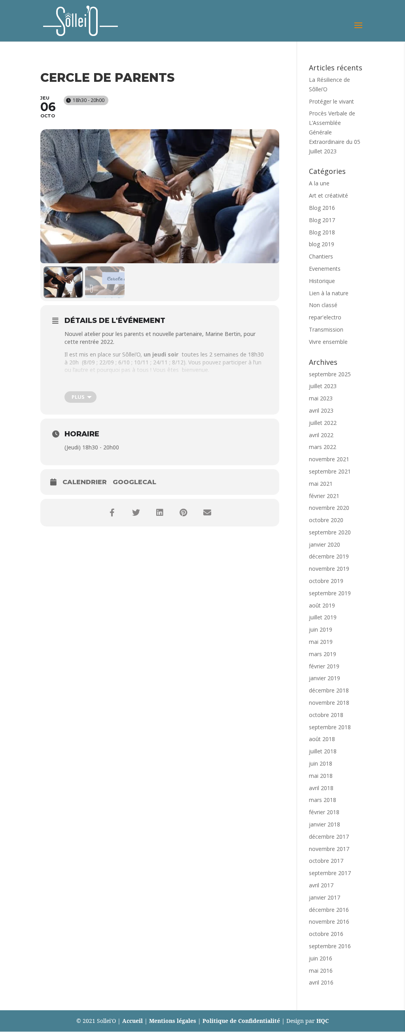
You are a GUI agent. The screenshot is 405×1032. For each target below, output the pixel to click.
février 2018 (324, 812)
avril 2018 (321, 788)
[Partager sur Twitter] (136, 513)
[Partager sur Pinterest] (183, 513)
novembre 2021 (329, 459)
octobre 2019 (326, 581)
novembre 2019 (329, 568)
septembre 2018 (330, 727)
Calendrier (84, 482)
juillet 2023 (323, 386)
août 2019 (322, 605)
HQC (322, 1020)
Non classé (323, 305)
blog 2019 (321, 244)
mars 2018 (322, 800)
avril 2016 (321, 982)
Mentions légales (172, 1020)
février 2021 (324, 496)
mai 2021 (321, 483)
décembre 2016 (329, 909)
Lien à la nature (328, 293)
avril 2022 (321, 435)
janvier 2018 (324, 824)
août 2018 (322, 739)
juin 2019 (320, 629)
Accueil (132, 1020)
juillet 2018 (323, 751)
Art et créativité (328, 195)
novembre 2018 (329, 702)
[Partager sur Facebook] (112, 513)
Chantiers (321, 256)
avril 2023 (321, 410)
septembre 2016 (330, 946)
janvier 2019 (324, 678)
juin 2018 (320, 763)
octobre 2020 (326, 520)
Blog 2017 (322, 220)
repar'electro (325, 317)
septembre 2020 (330, 532)
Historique (322, 281)
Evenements (325, 268)
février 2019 (324, 666)
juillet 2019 (323, 617)
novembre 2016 (329, 921)
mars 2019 (322, 654)
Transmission (326, 329)
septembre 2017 (330, 873)
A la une (319, 183)
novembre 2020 (329, 507)
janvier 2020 (324, 544)
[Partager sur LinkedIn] (160, 513)
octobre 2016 (326, 934)
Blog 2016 (322, 207)
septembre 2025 (330, 374)
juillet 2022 (323, 422)
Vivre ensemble (328, 341)
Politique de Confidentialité (241, 1020)
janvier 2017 (324, 897)
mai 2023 (321, 398)
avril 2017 (321, 885)
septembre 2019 (330, 593)
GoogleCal (134, 482)
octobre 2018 (326, 715)
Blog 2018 (322, 232)
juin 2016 (320, 958)
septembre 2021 (330, 471)
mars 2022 (322, 447)
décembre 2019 (329, 556)
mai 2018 (321, 775)
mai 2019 (321, 641)
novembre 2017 (329, 849)
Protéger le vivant (331, 101)
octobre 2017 (326, 860)
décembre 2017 (329, 836)
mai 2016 (321, 970)
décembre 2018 (329, 690)
